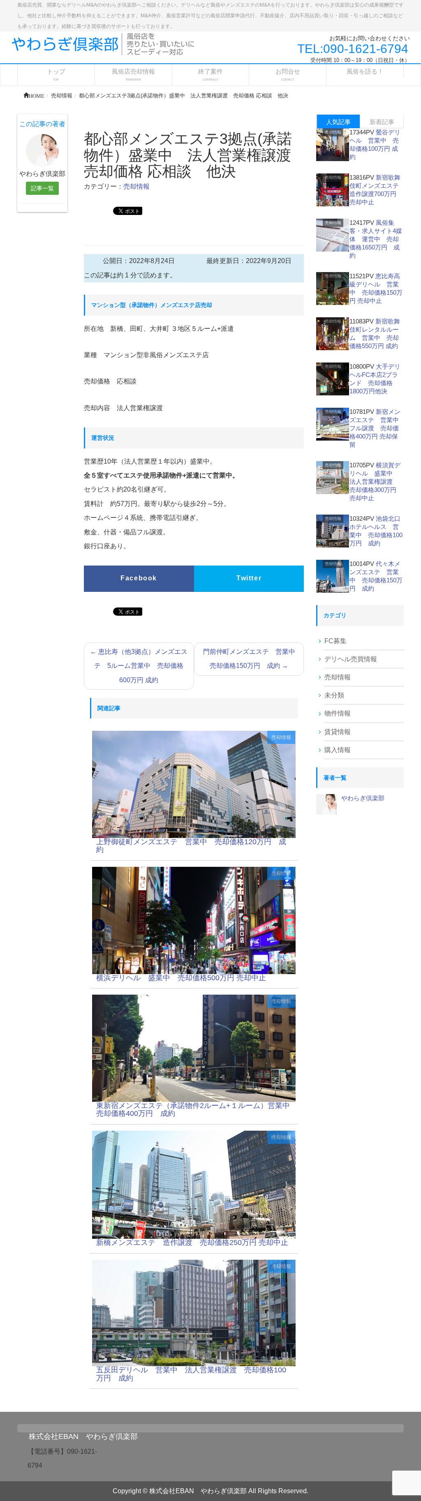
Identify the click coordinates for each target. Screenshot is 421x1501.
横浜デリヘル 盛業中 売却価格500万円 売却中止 (181, 978)
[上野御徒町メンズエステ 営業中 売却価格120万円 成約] (194, 784)
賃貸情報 (337, 731)
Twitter (248, 578)
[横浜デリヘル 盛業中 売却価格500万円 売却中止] (194, 920)
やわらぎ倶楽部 (362, 797)
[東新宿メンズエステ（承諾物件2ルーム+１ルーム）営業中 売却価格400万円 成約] (194, 1047)
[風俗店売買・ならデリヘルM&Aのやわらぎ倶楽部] (103, 43)
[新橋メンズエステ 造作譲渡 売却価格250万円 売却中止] (194, 1184)
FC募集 (335, 640)
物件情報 (337, 713)
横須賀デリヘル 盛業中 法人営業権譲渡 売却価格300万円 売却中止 (374, 481)
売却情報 (136, 186)
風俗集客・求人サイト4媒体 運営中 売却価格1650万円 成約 (375, 239)
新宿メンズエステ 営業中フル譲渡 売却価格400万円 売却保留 (374, 428)
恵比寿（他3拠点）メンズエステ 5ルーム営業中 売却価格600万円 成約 (138, 666)
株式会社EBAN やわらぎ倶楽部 (83, 1436)
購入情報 (337, 749)
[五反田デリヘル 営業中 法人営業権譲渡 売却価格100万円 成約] (194, 1312)
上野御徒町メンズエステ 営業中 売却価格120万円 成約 (191, 846)
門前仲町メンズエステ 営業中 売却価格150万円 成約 (252, 658)
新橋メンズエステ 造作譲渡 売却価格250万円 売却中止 (192, 1242)
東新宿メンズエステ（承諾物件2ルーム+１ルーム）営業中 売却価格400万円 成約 (196, 1110)
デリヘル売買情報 (350, 659)
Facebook (138, 578)
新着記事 (382, 121)
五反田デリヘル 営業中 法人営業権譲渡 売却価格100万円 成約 (191, 1374)
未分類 (334, 695)
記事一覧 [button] (42, 188)
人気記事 (338, 121)
